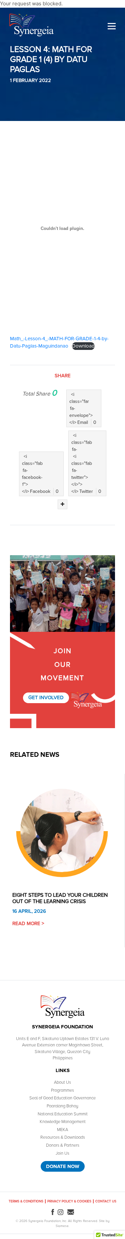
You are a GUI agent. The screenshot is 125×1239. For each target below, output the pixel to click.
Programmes (62, 1090)
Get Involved (46, 697)
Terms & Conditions (26, 1201)
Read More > (28, 923)
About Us (62, 1082)
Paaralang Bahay (62, 1106)
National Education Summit (63, 1114)
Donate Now (62, 1166)
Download (83, 346)
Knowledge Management (63, 1121)
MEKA (62, 1129)
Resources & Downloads (62, 1137)
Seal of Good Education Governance (62, 1098)
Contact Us (105, 1201)
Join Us (62, 1153)
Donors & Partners (62, 1145)
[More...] (62, 504)
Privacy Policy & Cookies (69, 1201)
